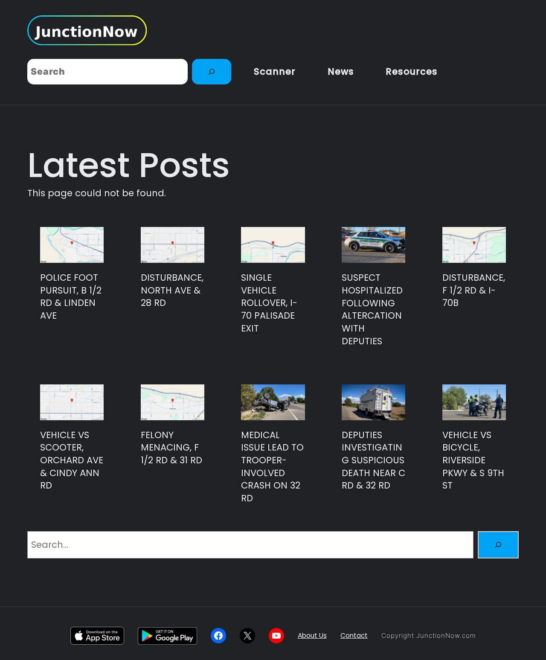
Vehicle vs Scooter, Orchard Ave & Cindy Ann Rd (71, 460)
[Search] (211, 71)
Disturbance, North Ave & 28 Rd (172, 290)
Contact (354, 635)
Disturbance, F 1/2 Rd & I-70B (473, 290)
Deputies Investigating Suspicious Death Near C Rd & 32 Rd (373, 460)
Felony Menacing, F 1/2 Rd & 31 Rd (171, 447)
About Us (312, 635)
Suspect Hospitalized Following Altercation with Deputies (372, 309)
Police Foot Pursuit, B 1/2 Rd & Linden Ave (71, 296)
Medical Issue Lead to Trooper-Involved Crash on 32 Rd (272, 466)
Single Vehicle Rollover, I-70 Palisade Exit (269, 302)
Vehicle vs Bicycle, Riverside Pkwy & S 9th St (473, 460)
